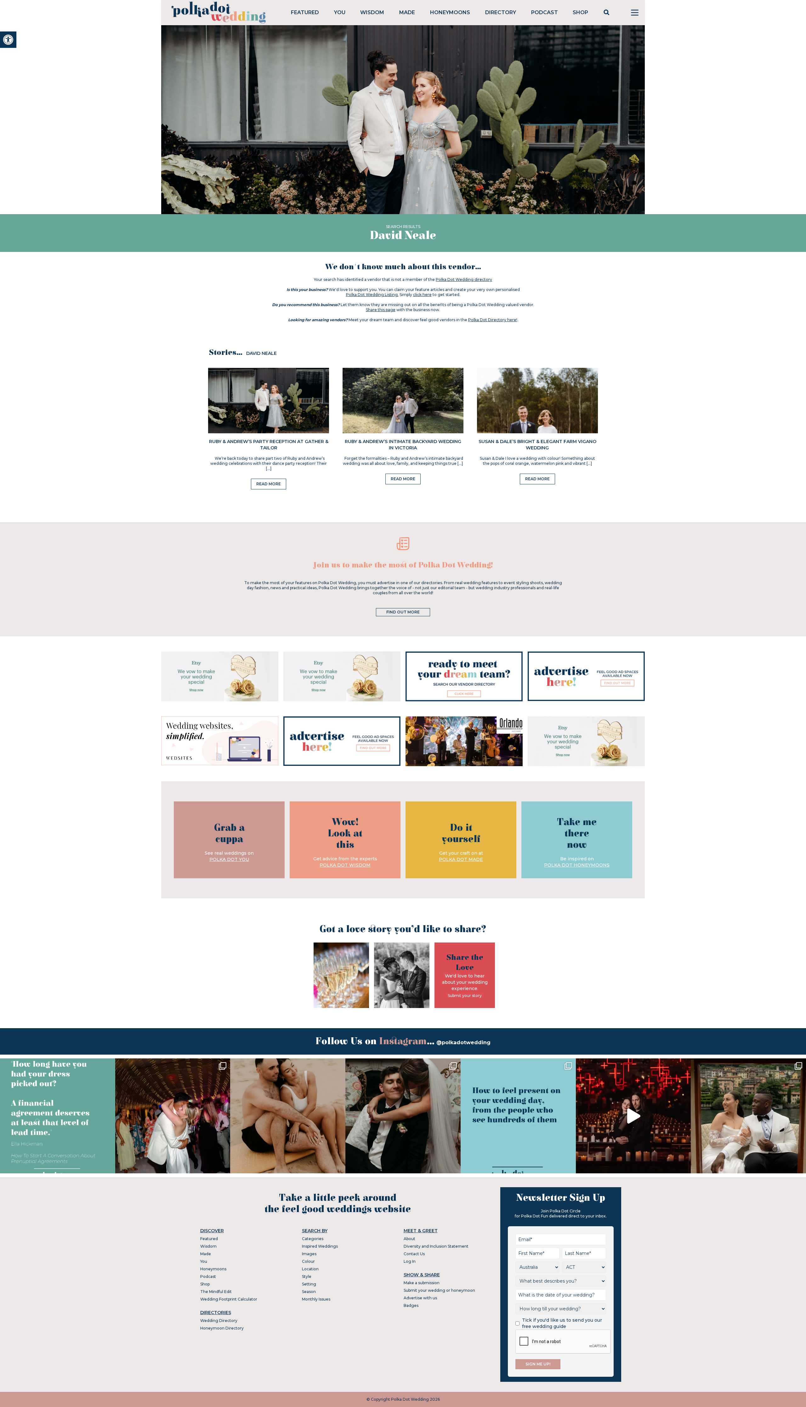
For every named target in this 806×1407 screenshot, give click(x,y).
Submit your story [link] (465, 995)
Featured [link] (305, 12)
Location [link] (310, 1269)
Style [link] (306, 1276)
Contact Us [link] (414, 1253)
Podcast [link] (544, 12)
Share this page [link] (380, 309)
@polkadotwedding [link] (463, 1042)
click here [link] (422, 294)
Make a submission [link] (422, 1282)
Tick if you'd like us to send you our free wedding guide (562, 1323)
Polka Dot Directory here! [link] (492, 319)
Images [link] (309, 1253)
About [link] (409, 1238)
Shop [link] (580, 12)
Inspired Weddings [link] (320, 1246)
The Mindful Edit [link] (216, 1291)
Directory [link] (500, 12)
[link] (8, 39)
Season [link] (309, 1291)
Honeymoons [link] (450, 12)
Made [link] (407, 12)
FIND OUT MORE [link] (403, 612)
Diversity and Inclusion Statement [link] (436, 1246)
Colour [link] (308, 1261)
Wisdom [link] (372, 12)
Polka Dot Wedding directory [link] (464, 279)
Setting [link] (309, 1284)
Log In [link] (410, 1261)
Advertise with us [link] (420, 1298)
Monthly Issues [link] (316, 1299)
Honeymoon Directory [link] (222, 1328)
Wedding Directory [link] (218, 1320)
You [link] (339, 12)
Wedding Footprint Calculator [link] (228, 1299)
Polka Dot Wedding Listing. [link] (372, 294)
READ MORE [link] (268, 483)
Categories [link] (312, 1238)
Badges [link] (411, 1305)
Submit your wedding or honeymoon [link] (439, 1290)
